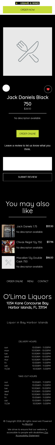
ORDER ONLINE (27, 133)
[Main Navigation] (7, 4)
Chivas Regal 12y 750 (29, 242)
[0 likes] (47, 89)
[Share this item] (6, 88)
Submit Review (27, 177)
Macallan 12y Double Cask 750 (29, 259)
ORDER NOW (28, 9)
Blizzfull (29, 424)
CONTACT (43, 281)
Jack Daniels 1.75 (26, 226)
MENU (30, 281)
